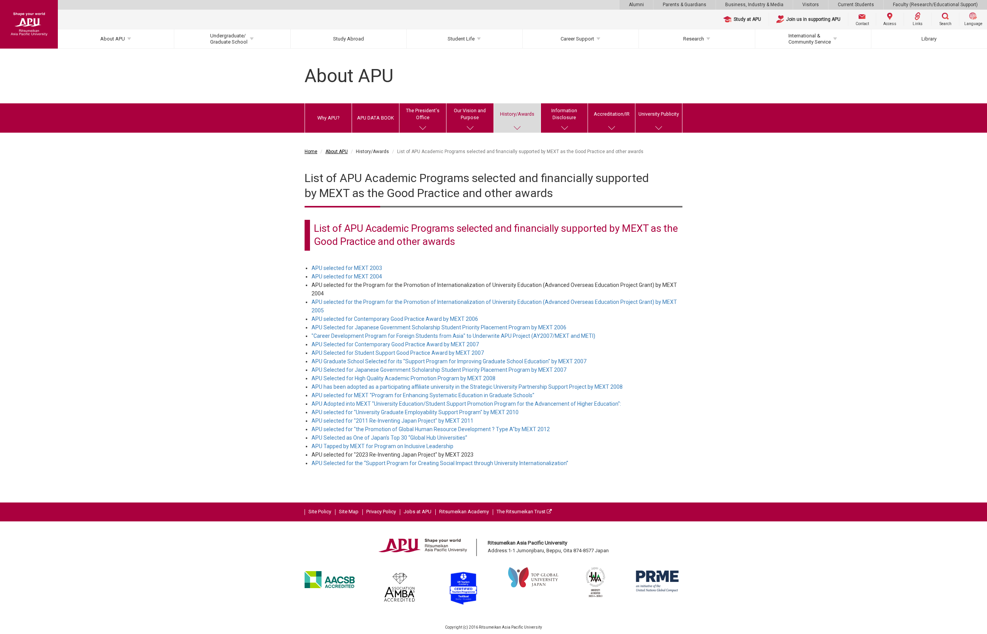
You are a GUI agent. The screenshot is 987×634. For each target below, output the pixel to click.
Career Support (577, 39)
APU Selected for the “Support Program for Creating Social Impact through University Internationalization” (440, 463)
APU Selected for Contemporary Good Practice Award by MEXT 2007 (395, 344)
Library (928, 39)
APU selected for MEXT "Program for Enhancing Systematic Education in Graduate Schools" (423, 395)
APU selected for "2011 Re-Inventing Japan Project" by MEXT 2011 (392, 421)
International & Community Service (809, 39)
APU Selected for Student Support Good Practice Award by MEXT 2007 (398, 353)
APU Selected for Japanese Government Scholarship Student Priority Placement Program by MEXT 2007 (439, 370)
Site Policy (319, 511)
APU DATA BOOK (375, 118)
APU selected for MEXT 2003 (347, 268)
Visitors (810, 4)
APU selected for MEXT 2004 (347, 276)
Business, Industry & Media (754, 4)
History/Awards (517, 114)
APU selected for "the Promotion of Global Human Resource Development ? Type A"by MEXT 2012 (431, 429)
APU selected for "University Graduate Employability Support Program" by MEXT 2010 (415, 412)
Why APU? (328, 118)
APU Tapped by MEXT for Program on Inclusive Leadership (382, 446)
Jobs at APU (417, 511)
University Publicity (658, 114)
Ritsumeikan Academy (464, 511)
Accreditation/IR (612, 114)
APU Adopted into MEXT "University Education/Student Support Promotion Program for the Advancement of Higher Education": (466, 404)
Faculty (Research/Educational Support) (935, 4)
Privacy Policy (381, 511)
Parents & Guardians (684, 4)
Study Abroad (348, 39)
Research (693, 39)
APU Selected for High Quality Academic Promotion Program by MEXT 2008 (403, 378)
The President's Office (423, 114)
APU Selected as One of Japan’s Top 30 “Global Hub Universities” (389, 438)
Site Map (349, 511)
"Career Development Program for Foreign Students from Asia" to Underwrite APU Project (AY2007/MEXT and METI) (453, 336)
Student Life (461, 39)
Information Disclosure (564, 114)
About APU (112, 39)
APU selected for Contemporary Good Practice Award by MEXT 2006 (395, 319)
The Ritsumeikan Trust (522, 511)
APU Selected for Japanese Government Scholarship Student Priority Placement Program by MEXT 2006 (439, 327)
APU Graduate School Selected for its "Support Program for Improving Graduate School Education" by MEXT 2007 (449, 361)
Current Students (856, 4)
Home (311, 151)
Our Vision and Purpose (470, 114)
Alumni (636, 4)
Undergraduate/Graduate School (229, 39)
